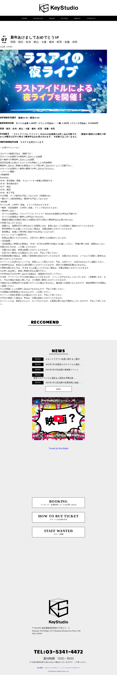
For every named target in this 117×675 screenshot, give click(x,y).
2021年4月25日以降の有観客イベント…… (64, 370)
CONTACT (91, 18)
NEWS (52, 18)
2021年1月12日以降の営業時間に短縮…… (64, 383)
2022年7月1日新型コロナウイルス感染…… (64, 364)
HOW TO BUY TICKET (58, 517)
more (58, 389)
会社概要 (40, 668)
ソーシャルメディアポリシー (70, 668)
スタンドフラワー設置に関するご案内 (62, 359)
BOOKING (58, 503)
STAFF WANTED (58, 532)
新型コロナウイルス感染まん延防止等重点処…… (55, 378)
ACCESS (64, 18)
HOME (24, 18)
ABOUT (77, 18)
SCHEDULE (38, 18)
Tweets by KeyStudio (58, 448)
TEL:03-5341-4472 (58, 651)
